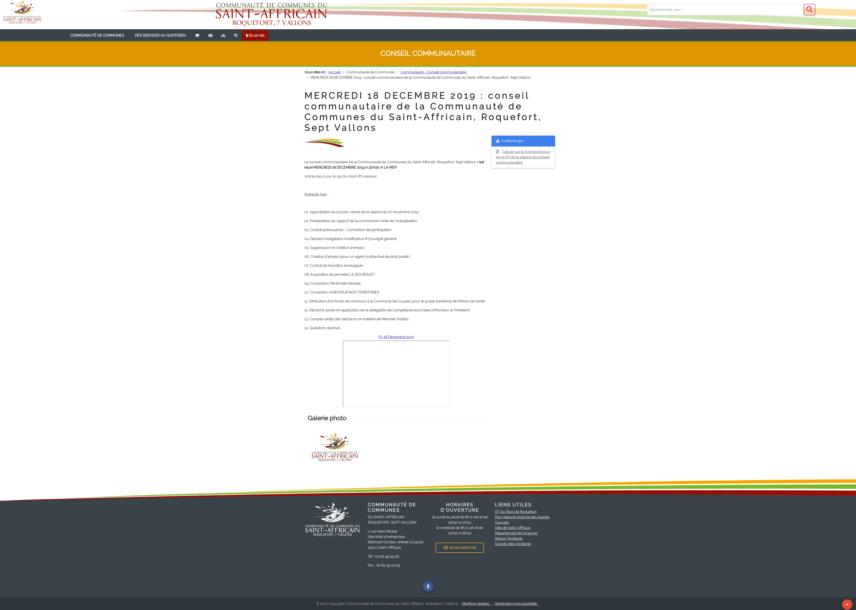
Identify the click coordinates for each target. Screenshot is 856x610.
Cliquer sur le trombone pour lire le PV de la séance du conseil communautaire (523, 157)
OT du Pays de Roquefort (516, 512)
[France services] (210, 35)
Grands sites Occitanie (513, 544)
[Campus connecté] (197, 35)
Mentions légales (477, 604)
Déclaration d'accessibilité (517, 604)
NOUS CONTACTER (462, 547)
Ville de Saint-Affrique (512, 528)
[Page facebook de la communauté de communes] (428, 586)
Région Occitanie (508, 538)
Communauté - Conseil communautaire (433, 72)
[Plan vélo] (223, 35)
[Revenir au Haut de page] (847, 604)
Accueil (334, 72)
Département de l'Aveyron (516, 533)
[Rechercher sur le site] (236, 35)
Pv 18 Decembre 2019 (396, 337)
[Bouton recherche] (809, 9)
